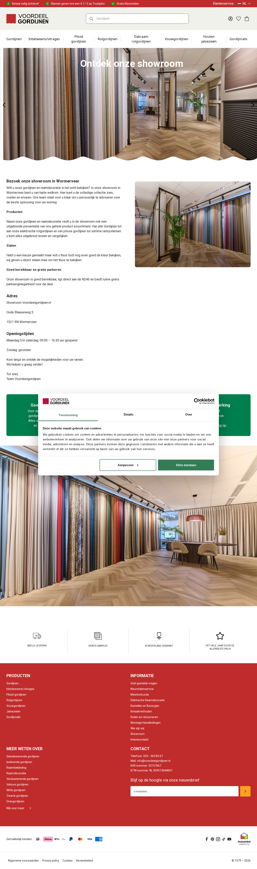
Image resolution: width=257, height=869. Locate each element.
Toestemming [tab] (68, 415)
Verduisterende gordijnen (22, 778)
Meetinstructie (140, 694)
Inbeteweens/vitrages (20, 689)
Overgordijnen (15, 801)
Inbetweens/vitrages (44, 39)
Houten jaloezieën (209, 39)
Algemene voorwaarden (23, 860)
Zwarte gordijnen (17, 795)
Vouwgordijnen (176, 39)
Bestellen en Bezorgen (145, 705)
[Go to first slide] (253, 105)
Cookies (68, 860)
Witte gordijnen (15, 790)
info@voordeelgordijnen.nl (150, 760)
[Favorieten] (238, 18)
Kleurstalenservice (142, 689)
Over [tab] (188, 414)
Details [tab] (129, 414)
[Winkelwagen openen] (246, 18)
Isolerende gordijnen (19, 762)
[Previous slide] (4, 105)
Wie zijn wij (137, 728)
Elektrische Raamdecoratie (148, 700)
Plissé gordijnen (78, 39)
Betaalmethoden (141, 711)
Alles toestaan (186, 465)
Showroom (138, 734)
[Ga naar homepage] (27, 18)
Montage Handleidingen (146, 722)
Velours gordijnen (17, 784)
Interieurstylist (140, 739)
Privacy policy (50, 860)
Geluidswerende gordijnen (22, 756)
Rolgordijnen (107, 39)
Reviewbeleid (84, 860)
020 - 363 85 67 (147, 756)
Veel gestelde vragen (144, 683)
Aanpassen (126, 465)
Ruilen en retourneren (144, 717)
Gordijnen (14, 39)
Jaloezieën (13, 711)
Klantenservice (223, 3)
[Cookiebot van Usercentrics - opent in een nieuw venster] (196, 401)
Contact (140, 748)
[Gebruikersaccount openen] (230, 18)
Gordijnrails (238, 39)
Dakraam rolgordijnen (141, 39)
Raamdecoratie (16, 773)
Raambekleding (16, 767)
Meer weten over (24, 748)
